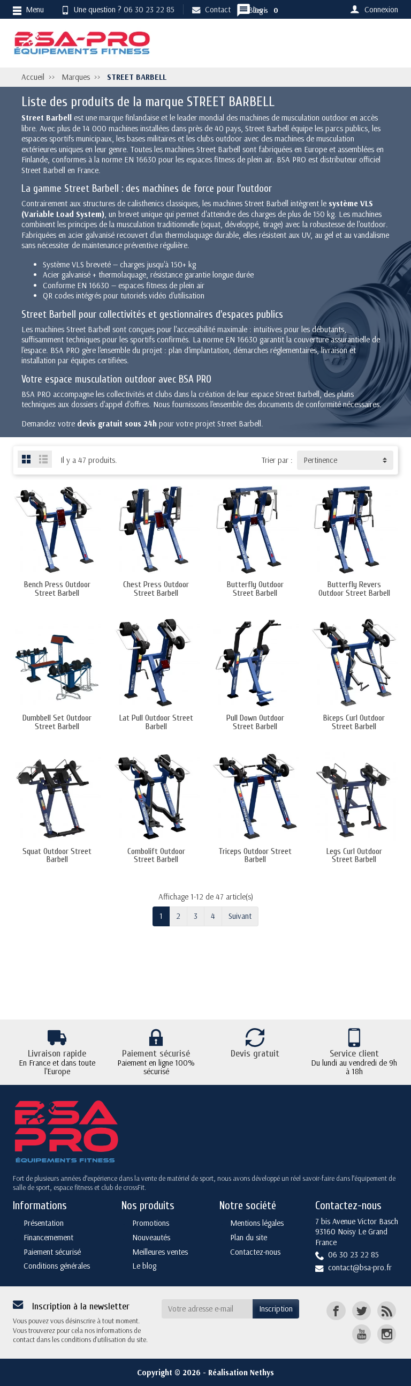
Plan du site (248, 1237)
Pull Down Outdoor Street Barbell (255, 722)
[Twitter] (361, 1310)
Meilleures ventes (160, 1252)
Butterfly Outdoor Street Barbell (255, 589)
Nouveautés (151, 1237)
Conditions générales (57, 1266)
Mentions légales (257, 1223)
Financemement (48, 1237)
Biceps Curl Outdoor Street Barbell (354, 722)
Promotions (150, 1223)
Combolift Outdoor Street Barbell (156, 855)
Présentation (44, 1223)
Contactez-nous (255, 1252)
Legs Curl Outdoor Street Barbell (354, 855)
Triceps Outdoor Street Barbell (255, 855)
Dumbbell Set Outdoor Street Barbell (57, 722)
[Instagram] (386, 1333)
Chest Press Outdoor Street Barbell (156, 589)
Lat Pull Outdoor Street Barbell (156, 722)
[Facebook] (335, 1310)
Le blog (144, 1266)
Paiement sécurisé (52, 1252)
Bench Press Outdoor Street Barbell (57, 589)
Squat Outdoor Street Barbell (57, 855)
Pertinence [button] (320, 460)
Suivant (240, 916)
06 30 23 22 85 (149, 9)
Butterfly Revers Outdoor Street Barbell (354, 589)
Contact (218, 9)
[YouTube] (361, 1333)
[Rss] (386, 1310)
